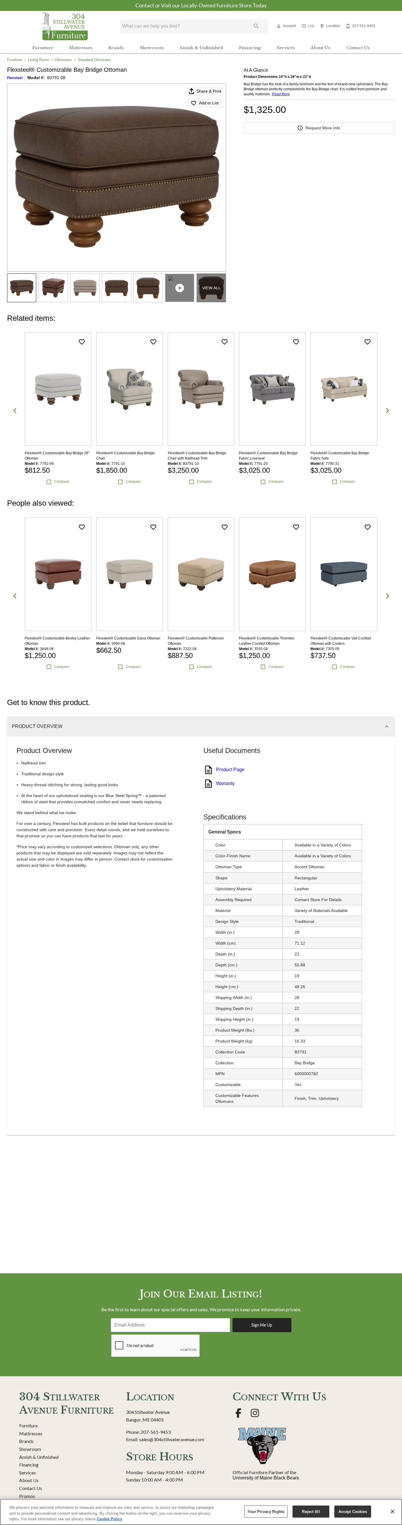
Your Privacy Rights (265, 1511)
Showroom (152, 47)
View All (211, 287)
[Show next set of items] (387, 410)
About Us (320, 47)
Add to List (209, 103)
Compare (61, 482)
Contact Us (358, 47)
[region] (201, 1512)
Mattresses (80, 47)
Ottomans (63, 60)
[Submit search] (256, 26)
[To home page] (65, 26)
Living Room (38, 60)
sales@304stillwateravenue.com (171, 1439)
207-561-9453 (156, 1432)
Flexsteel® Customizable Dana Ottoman (128, 638)
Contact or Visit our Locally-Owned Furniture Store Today (201, 5)
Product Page (230, 769)
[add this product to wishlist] (82, 342)
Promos (27, 1496)
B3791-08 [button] (56, 77)
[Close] (392, 1511)
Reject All (311, 1511)
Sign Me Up (261, 1324)
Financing (250, 47)
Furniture (42, 47)
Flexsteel (14, 78)
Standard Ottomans (94, 60)
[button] (278, 26)
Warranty (225, 783)
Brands (116, 47)
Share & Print (209, 91)
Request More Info (322, 128)
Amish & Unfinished (201, 47)
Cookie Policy (109, 1519)
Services (286, 47)
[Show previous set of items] (14, 410)
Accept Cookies (352, 1511)
